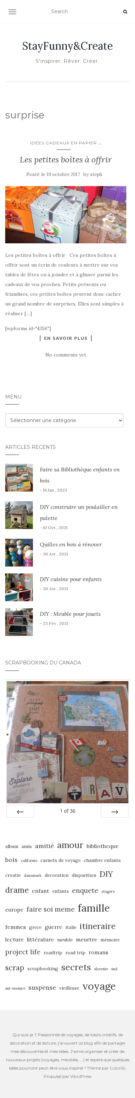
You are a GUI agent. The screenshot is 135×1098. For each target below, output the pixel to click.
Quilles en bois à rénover (71, 544)
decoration (57, 875)
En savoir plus (66, 338)
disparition (84, 875)
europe (14, 909)
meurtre (86, 939)
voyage (99, 985)
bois (11, 860)
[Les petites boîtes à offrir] (65, 214)
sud (114, 968)
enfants (60, 891)
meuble (65, 940)
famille (94, 907)
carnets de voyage (60, 860)
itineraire (98, 926)
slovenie (101, 968)
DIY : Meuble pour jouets (70, 613)
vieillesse (69, 988)
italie (70, 927)
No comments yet (65, 355)
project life (22, 952)
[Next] (114, 811)
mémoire (110, 940)
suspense (42, 987)
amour (70, 844)
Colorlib (117, 1068)
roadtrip (53, 953)
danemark (33, 875)
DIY (106, 874)
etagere (108, 891)
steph (96, 174)
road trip (75, 953)
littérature (40, 939)
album (11, 846)
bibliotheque (103, 846)
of (67, 810)
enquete (85, 890)
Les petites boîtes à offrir (66, 159)
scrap (14, 967)
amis (26, 846)
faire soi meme (51, 909)
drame (17, 890)
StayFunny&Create (67, 46)
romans (98, 952)
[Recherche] (125, 12)
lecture (14, 939)
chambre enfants (102, 860)
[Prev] (20, 811)
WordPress (80, 1076)
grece (35, 927)
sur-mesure (15, 988)
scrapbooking (42, 969)
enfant (40, 890)
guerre (53, 926)
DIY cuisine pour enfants (71, 579)
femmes (15, 926)
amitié (44, 846)
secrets (76, 967)
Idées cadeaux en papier (63, 142)
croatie (13, 875)
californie (29, 860)
